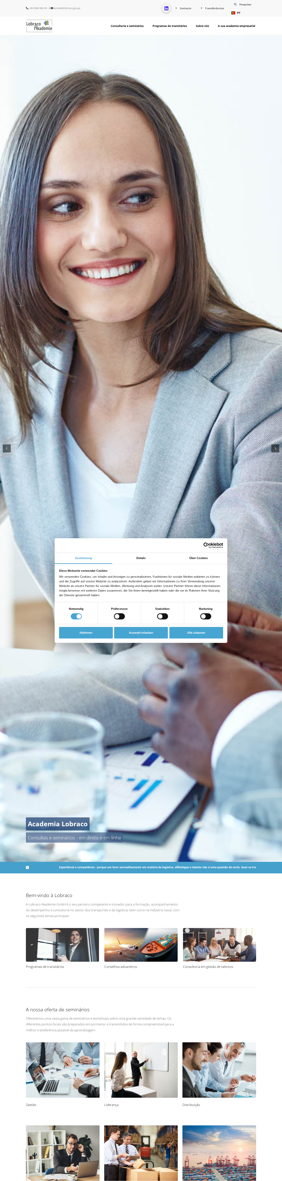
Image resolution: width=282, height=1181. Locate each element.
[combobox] (242, 13)
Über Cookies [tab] (198, 557)
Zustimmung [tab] (83, 557)
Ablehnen (85, 632)
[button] (242, 8)
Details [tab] (141, 557)
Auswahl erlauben (141, 632)
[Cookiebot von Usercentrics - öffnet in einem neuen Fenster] (206, 545)
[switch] (119, 616)
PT (238, 13)
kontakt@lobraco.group (66, 8)
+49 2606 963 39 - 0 (39, 8)
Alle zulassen (196, 632)
